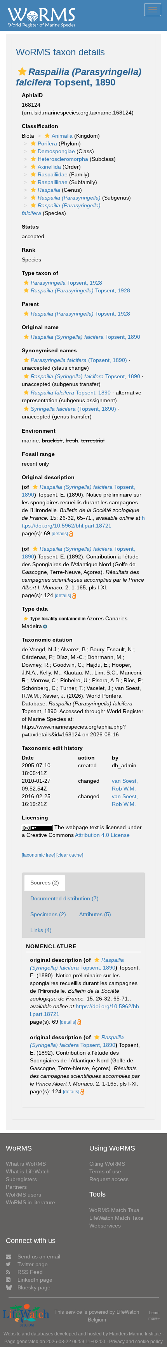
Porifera (47, 143)
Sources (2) (44, 882)
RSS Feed (30, 1272)
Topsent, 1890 (85, 337)
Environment (39, 431)
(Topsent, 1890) (79, 360)
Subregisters (21, 1179)
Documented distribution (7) (64, 898)
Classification (40, 126)
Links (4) (41, 930)
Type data (35, 609)
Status (30, 227)
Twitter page (32, 1264)
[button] (22, 71)
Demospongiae (56, 151)
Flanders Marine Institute (135, 1334)
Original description (48, 477)
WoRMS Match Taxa (114, 1210)
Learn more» (154, 1315)
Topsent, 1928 (66, 283)
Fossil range (38, 454)
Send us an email (38, 1256)
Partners (16, 1187)
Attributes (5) (95, 914)
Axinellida (49, 167)
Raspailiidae (53, 174)
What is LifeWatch (28, 1171)
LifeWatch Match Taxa (116, 1218)
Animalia (62, 136)
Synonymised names (49, 350)
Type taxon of (40, 273)
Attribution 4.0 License (102, 835)
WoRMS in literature (30, 1202)
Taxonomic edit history (52, 748)
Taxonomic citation (47, 640)
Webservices (105, 1225)
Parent (30, 304)
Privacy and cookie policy (136, 1341)
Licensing (35, 817)
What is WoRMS (26, 1164)
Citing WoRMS (107, 1164)
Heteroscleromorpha (63, 159)
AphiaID (32, 95)
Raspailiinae (53, 182)
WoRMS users (23, 1195)
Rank (28, 250)
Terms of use (105, 1171)
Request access (109, 1179)
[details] (60, 533)
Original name (40, 327)
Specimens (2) (48, 914)
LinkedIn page (34, 1280)
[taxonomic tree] (39, 855)
